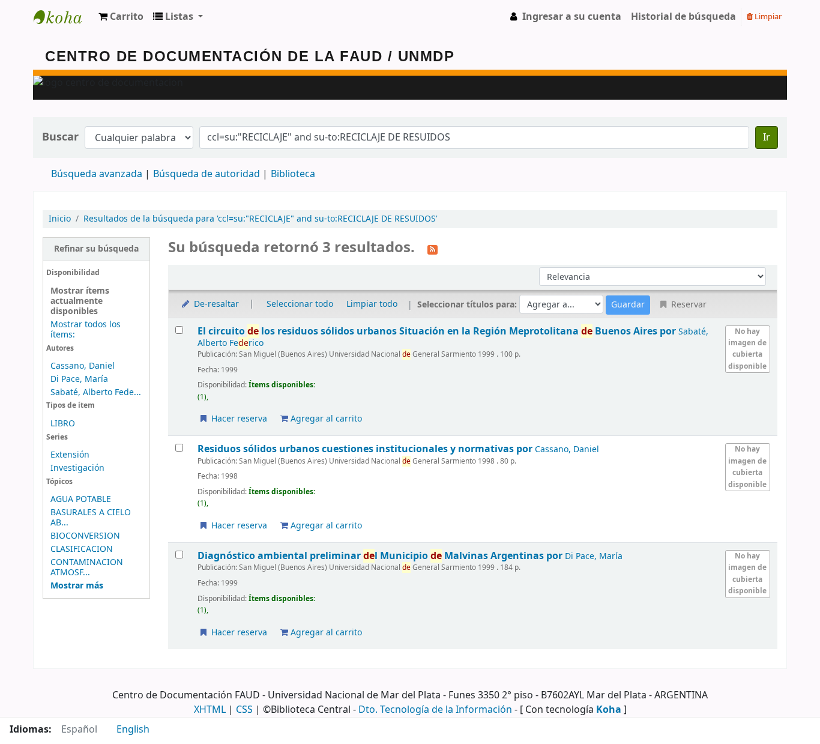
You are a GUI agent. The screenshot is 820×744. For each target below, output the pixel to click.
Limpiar (767, 16)
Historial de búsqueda (683, 17)
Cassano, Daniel (82, 366)
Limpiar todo (371, 304)
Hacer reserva (238, 419)
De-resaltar (215, 304)
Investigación (77, 468)
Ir (766, 137)
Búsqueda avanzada (96, 174)
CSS (244, 710)
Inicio (60, 219)
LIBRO (62, 423)
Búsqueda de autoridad (206, 174)
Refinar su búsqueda (96, 249)
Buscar (60, 137)
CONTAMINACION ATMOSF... (86, 567)
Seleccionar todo (300, 304)
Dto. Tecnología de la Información (435, 710)
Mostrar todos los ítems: (85, 329)
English (132, 729)
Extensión (69, 455)
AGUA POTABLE (80, 499)
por (437, 331)
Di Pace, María (79, 379)
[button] (121, 17)
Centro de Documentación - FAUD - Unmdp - (64, 17)
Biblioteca (293, 174)
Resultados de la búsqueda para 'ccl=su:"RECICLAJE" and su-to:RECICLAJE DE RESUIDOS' (260, 219)
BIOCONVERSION (85, 536)
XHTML (210, 710)
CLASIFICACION (81, 549)
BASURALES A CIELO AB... (90, 517)
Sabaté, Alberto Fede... (95, 392)
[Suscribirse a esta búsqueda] (432, 248)
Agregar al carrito (325, 419)
